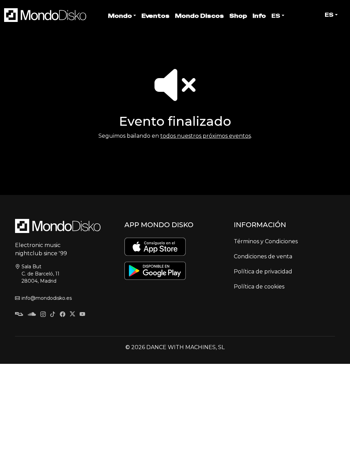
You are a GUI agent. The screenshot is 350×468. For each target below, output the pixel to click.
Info (259, 16)
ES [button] (329, 15)
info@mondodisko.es (47, 298)
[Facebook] (62, 314)
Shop (238, 16)
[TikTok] (52, 314)
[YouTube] (82, 314)
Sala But (40, 273)
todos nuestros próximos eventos (205, 136)
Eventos (156, 16)
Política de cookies (259, 286)
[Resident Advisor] (19, 314)
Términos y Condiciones (266, 241)
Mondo (120, 16)
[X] (72, 314)
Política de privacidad (263, 271)
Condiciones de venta (263, 256)
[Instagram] (43, 314)
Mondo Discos (199, 16)
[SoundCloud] (32, 314)
